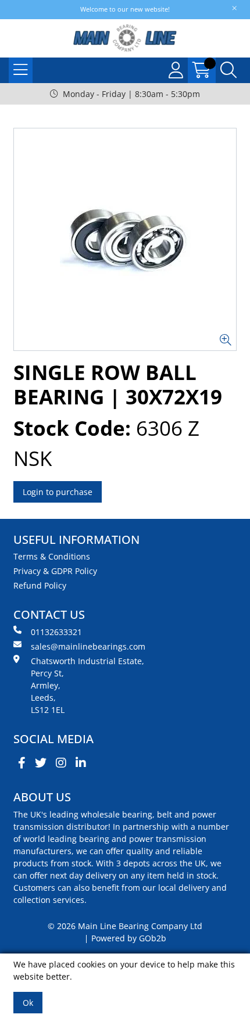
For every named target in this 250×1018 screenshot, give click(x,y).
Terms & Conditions (51, 556)
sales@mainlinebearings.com (88, 646)
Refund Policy (39, 585)
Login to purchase (57, 491)
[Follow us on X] (40, 763)
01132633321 (56, 631)
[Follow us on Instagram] (61, 763)
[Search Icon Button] (228, 70)
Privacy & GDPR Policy (55, 570)
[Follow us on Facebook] (21, 763)
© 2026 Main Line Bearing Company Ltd (125, 925)
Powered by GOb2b (128, 938)
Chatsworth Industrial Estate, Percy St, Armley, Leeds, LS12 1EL (87, 685)
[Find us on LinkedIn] (81, 763)
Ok (28, 1002)
